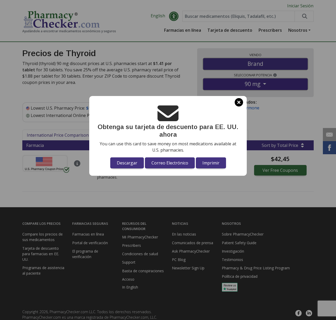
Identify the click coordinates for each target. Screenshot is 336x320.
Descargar (127, 163)
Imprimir (210, 163)
